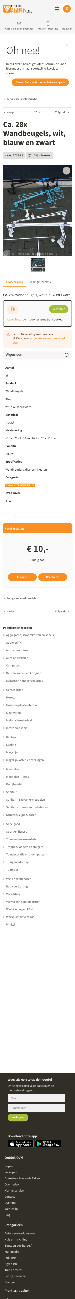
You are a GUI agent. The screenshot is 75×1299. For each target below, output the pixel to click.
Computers (13, 665)
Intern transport (17, 728)
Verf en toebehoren (18, 879)
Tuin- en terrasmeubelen (20, 485)
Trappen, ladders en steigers (24, 847)
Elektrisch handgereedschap (24, 681)
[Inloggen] (67, 9)
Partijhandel (14, 784)
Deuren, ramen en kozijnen (23, 673)
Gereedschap (14, 690)
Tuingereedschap (17, 862)
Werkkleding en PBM (19, 909)
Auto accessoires (17, 650)
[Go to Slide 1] (37, 264)
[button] (57, 9)
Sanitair (11, 792)
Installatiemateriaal (19, 720)
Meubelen (12, 769)
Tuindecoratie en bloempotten (26, 854)
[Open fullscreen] (66, 171)
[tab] (14, 282)
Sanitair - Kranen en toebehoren (27, 807)
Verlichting (13, 894)
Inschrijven (18, 1117)
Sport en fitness (16, 832)
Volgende (60, 112)
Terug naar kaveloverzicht (22, 99)
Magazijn (12, 752)
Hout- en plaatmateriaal (22, 705)
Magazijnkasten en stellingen (25, 760)
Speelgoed (13, 824)
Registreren (52, 577)
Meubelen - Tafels (17, 777)
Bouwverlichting (17, 886)
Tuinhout (12, 870)
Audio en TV (14, 643)
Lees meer (59, 309)
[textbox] (37, 469)
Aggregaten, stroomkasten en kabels (30, 635)
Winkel (10, 925)
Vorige (10, 112)
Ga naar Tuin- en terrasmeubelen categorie (40, 82)
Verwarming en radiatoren (23, 902)
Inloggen (22, 577)
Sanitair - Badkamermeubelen (25, 800)
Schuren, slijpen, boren (21, 815)
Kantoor (11, 737)
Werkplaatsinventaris (20, 917)
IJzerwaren (13, 713)
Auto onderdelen (17, 658)
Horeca (11, 697)
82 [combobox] (35, 112)
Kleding (11, 745)
